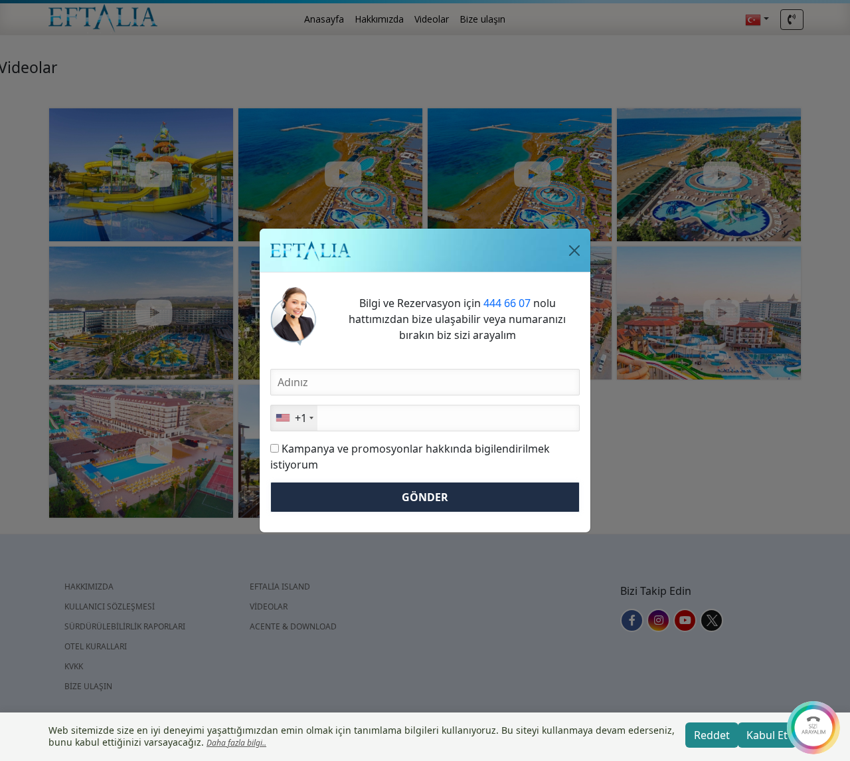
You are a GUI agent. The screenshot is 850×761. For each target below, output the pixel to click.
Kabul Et (767, 735)
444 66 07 (507, 303)
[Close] (574, 250)
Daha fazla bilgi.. (236, 742)
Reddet (712, 735)
